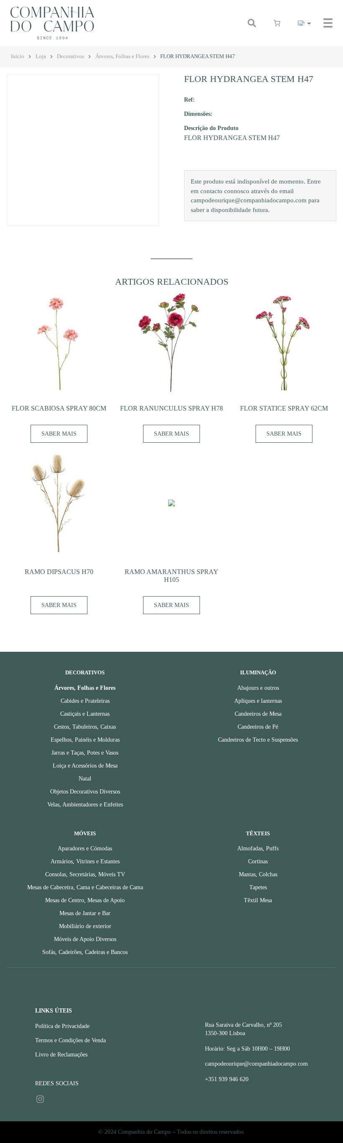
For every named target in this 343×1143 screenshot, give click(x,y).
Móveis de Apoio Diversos (85, 939)
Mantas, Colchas (258, 874)
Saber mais (59, 434)
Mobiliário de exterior (85, 926)
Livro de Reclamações (61, 1054)
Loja (41, 56)
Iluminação (258, 673)
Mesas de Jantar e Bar (84, 913)
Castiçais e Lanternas (85, 714)
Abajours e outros (258, 688)
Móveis (85, 834)
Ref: (189, 99)
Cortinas (258, 861)
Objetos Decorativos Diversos (85, 791)
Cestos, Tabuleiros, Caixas (85, 727)
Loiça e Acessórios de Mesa (85, 766)
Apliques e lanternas (258, 701)
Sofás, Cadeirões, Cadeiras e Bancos (85, 952)
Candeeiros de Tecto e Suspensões (258, 740)
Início (17, 56)
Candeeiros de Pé (258, 727)
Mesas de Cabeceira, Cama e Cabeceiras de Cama (85, 887)
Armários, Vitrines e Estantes (85, 861)
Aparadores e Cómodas (85, 848)
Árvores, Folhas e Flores (122, 56)
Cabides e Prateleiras (85, 701)
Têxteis (258, 834)
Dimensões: (198, 113)
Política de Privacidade (62, 1026)
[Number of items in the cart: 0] (277, 23)
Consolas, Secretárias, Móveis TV (85, 874)
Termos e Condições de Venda (70, 1040)
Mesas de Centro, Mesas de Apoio (85, 900)
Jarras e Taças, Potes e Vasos (84, 753)
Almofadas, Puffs (258, 848)
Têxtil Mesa (258, 900)
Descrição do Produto (211, 128)
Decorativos (70, 56)
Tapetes (258, 887)
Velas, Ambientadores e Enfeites (85, 804)
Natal (85, 779)
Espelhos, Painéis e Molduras (85, 740)
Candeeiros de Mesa (258, 714)
